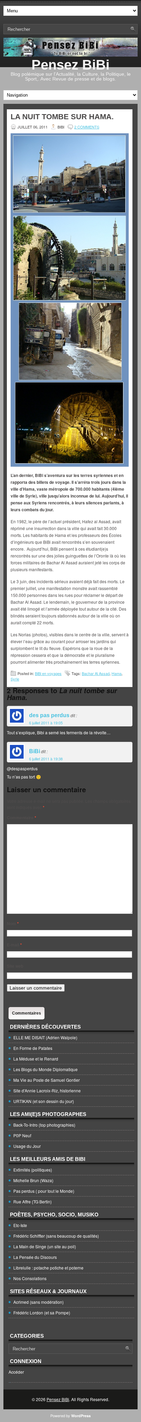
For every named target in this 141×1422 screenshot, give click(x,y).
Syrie (15, 679)
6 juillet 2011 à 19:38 (46, 758)
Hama (116, 673)
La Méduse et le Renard (35, 1059)
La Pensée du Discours (35, 1257)
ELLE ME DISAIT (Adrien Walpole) (45, 1037)
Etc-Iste (20, 1225)
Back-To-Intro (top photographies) (44, 1125)
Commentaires (26, 1013)
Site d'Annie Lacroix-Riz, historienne (47, 1090)
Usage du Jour (27, 1146)
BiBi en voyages (48, 673)
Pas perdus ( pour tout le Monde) (43, 1191)
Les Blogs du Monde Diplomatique (45, 1069)
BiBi (34, 751)
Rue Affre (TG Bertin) (32, 1201)
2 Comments (86, 127)
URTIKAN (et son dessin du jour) (43, 1101)
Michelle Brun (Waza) (33, 1180)
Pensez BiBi (70, 64)
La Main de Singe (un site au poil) (44, 1246)
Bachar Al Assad (96, 673)
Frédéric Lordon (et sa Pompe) (41, 1312)
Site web (15, 966)
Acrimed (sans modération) (38, 1302)
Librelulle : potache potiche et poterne (48, 1268)
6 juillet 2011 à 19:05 (46, 722)
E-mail (14, 945)
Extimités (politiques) (32, 1170)
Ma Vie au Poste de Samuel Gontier (46, 1080)
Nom (13, 923)
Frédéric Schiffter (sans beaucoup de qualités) (56, 1236)
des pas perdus (49, 715)
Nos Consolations (30, 1278)
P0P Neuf (22, 1135)
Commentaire (21, 817)
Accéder (16, 1372)
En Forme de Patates (32, 1048)
